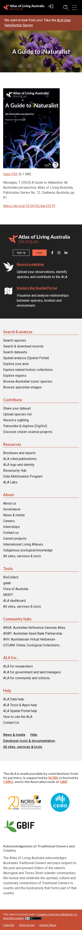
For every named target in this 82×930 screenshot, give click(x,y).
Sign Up (21, 252)
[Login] (50, 8)
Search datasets (15, 352)
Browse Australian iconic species (27, 381)
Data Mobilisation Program (22, 476)
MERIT (8, 595)
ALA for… (11, 657)
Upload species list (17, 414)
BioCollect (10, 577)
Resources (12, 444)
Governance (11, 509)
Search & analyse (17, 331)
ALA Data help (13, 699)
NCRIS (53, 777)
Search (64, 8)
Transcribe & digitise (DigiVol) (25, 426)
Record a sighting (30, 264)
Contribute (12, 399)
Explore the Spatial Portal (37, 288)
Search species (14, 340)
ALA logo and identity (18, 465)
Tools (8, 568)
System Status (47, 925)
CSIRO (8, 781)
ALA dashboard (14, 601)
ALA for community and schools (26, 678)
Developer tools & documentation (29, 741)
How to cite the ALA (17, 717)
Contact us (11, 533)
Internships (11, 527)
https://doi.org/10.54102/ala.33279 (29, 206)
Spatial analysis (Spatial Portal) (26, 358)
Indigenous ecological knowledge (28, 550)
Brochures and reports (19, 453)
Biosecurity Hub (14, 471)
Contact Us (11, 723)
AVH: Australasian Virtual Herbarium (29, 639)
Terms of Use (26, 925)
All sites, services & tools (22, 556)
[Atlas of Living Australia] (39, 240)
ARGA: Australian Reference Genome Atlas (34, 628)
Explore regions (14, 376)
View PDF (10, 174)
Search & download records (23, 346)
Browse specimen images (22, 387)
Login (39, 252)
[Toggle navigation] (74, 8)
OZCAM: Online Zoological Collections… (32, 645)
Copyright (8, 925)
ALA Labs (10, 482)
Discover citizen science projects (27, 432)
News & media (14, 515)
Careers (9, 521)
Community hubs (17, 619)
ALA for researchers (18, 666)
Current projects (14, 539)
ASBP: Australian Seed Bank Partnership (32, 633)
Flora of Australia (15, 589)
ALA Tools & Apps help (20, 705)
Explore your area (16, 364)
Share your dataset (17, 408)
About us (9, 503)
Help (7, 690)
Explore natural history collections (28, 370)
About (8, 494)
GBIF (63, 781)
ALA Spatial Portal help (20, 711)
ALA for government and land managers (32, 672)
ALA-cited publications (20, 459)
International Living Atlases (23, 544)
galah (7, 583)
